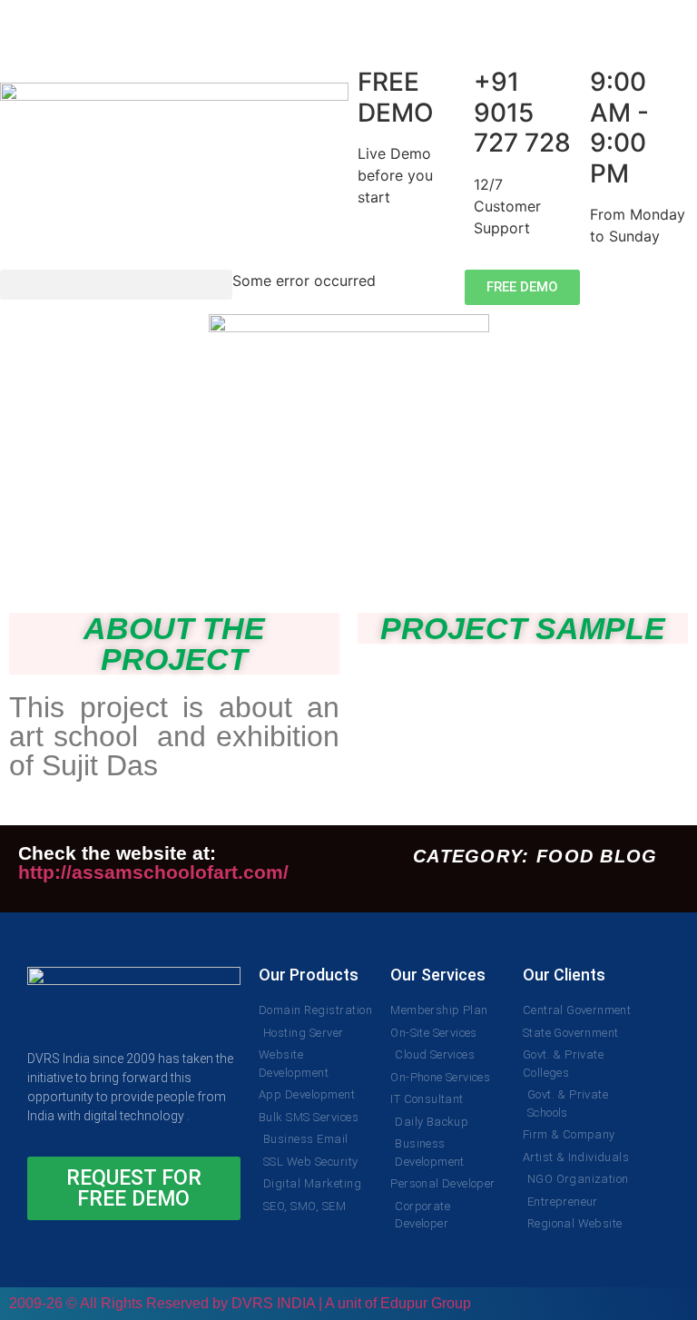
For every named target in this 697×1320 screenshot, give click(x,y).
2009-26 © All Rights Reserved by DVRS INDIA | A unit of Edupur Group (240, 1303)
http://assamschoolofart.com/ (153, 872)
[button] (116, 285)
